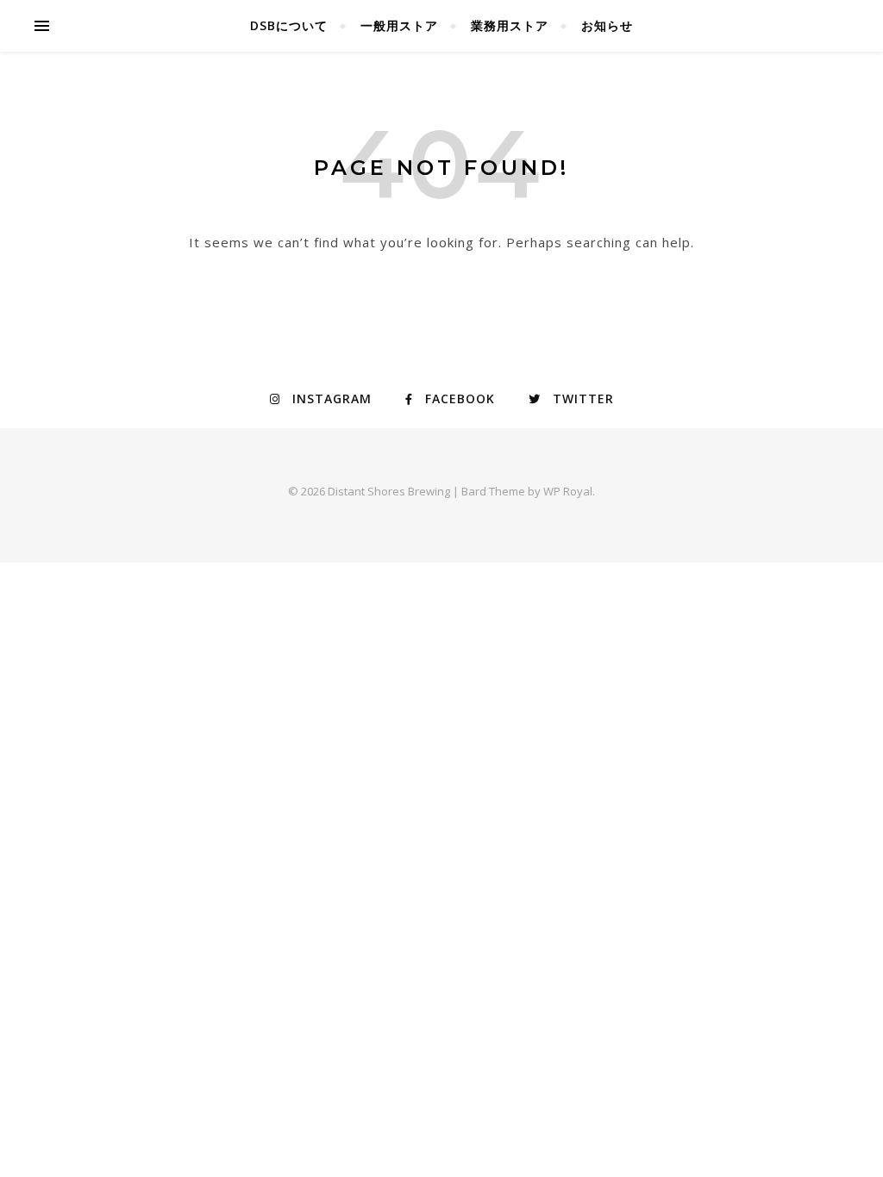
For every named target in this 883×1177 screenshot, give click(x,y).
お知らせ (607, 25)
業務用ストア (509, 25)
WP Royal (567, 491)
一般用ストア (399, 25)
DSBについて (289, 25)
